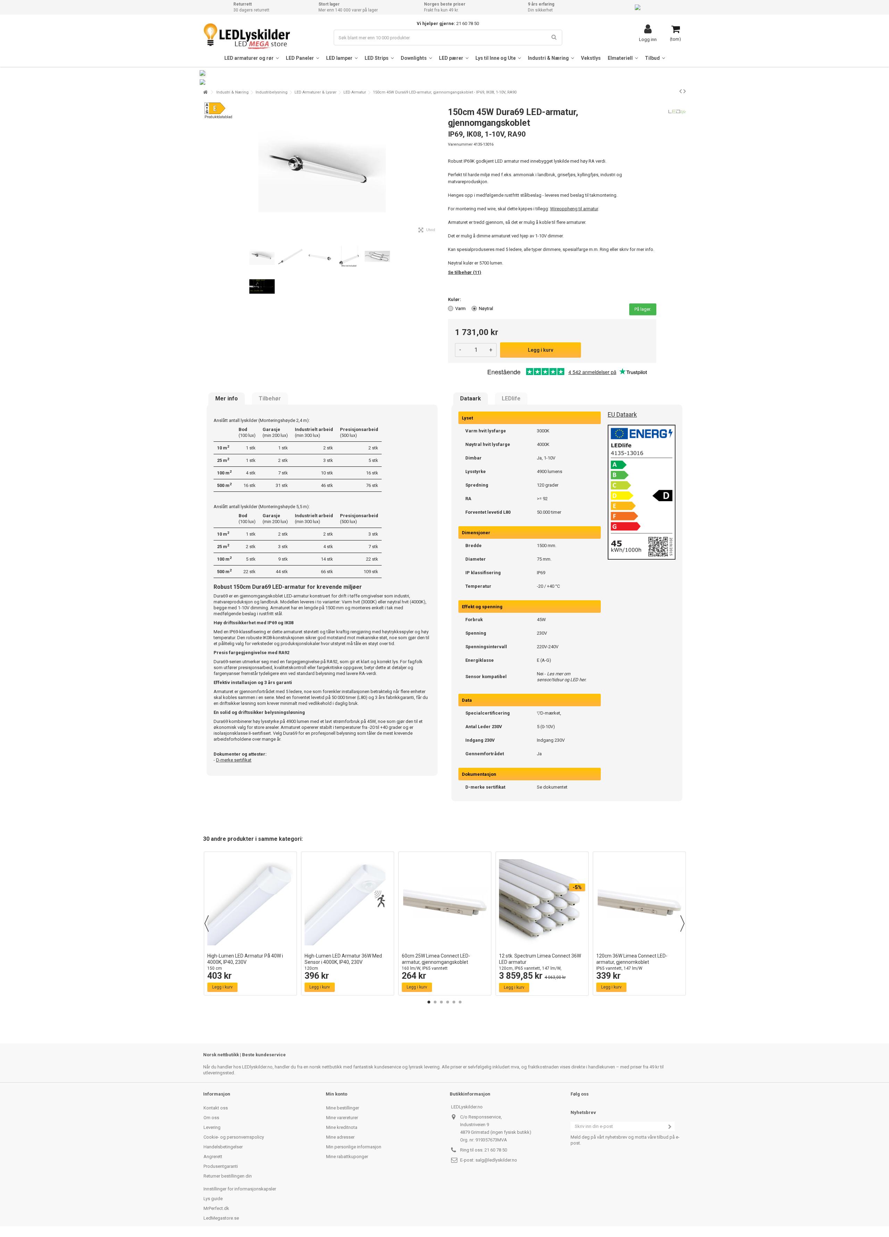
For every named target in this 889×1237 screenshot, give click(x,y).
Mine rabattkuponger (347, 1156)
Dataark (470, 398)
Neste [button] (437, 169)
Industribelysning (272, 92)
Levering (212, 1127)
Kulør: (455, 299)
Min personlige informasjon (353, 1146)
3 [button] (441, 1002)
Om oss (211, 1117)
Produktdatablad (218, 117)
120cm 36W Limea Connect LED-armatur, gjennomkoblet (631, 962)
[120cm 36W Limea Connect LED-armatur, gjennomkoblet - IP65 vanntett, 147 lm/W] (639, 902)
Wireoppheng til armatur (574, 208)
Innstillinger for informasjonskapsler (239, 1188)
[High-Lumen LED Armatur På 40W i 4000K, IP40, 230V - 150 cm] (250, 902)
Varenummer (460, 144)
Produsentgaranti (220, 1166)
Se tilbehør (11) (464, 272)
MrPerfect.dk (216, 1208)
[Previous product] (680, 91)
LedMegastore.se (221, 1218)
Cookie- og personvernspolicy (233, 1137)
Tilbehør (270, 398)
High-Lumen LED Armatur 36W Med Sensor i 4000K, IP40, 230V (343, 962)
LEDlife (511, 398)
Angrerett (212, 1156)
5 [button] (453, 1002)
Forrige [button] (207, 169)
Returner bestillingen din (227, 1176)
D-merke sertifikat (233, 760)
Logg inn (648, 39)
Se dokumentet (552, 787)
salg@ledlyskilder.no (496, 1160)
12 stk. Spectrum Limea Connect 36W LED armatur (540, 965)
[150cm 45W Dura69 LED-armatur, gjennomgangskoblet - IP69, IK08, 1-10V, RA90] (262, 257)
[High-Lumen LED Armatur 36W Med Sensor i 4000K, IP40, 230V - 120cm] (348, 902)
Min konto (336, 1094)
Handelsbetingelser (223, 1146)
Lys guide (213, 1198)
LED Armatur (354, 92)
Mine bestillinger (342, 1107)
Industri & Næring (232, 92)
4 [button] (447, 1002)
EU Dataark (622, 414)
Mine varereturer (342, 1117)
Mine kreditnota (341, 1127)
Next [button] (682, 923)
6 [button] (460, 1002)
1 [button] (428, 1002)
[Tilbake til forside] (205, 92)
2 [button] (435, 1002)
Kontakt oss (215, 1107)
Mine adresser (340, 1137)
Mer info (226, 398)
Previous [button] (206, 923)
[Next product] (684, 91)
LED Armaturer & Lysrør (315, 92)
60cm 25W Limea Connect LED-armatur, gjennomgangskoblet (436, 962)
